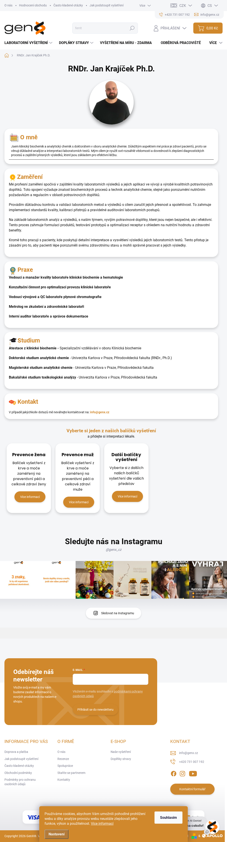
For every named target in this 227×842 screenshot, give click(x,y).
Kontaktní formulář (192, 789)
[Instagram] (182, 772)
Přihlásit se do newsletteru (95, 709)
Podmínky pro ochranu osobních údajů (20, 782)
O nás (8, 5)
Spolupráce (65, 765)
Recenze (63, 759)
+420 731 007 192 (191, 762)
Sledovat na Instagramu (117, 613)
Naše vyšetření (121, 752)
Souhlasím (168, 817)
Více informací (102, 823)
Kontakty (63, 779)
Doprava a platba (16, 752)
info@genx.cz (99, 412)
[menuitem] (28, 43)
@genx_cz (113, 549)
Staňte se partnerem (71, 773)
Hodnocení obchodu (33, 5)
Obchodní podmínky (18, 773)
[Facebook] (173, 772)
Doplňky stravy (121, 759)
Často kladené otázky (68, 5)
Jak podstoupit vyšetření (106, 5)
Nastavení (57, 834)
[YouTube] (193, 772)
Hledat (132, 28)
